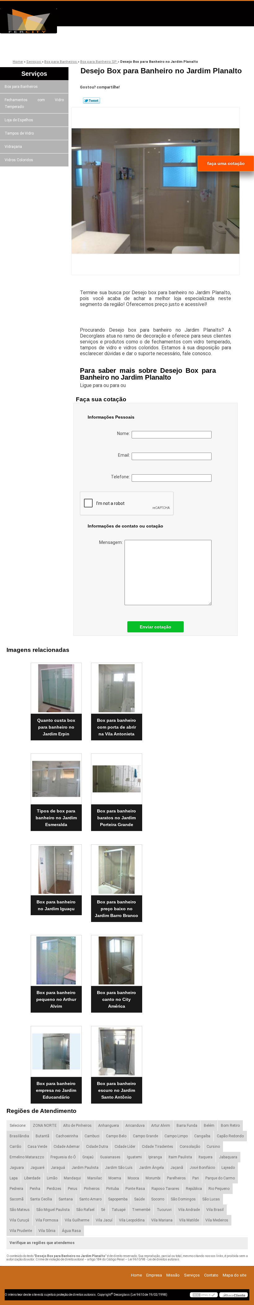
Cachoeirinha (67, 1136)
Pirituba (112, 1189)
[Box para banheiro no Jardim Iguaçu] (56, 867)
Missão (102, 47)
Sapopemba (118, 1199)
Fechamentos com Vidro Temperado (34, 103)
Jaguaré (37, 1167)
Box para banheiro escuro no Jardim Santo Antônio (116, 1090)
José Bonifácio (202, 1167)
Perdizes (54, 1189)
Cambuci (92, 1136)
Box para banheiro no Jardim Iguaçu (56, 905)
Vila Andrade (189, 1210)
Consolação (190, 1146)
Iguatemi (134, 1157)
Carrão (15, 1146)
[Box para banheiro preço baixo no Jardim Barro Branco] (116, 867)
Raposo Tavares (165, 1189)
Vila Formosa (47, 1220)
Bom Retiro (230, 1125)
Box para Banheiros (21, 86)
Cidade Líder (125, 1146)
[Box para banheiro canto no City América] (116, 958)
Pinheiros (92, 1189)
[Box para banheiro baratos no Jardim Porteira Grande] (116, 776)
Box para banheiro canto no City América (116, 999)
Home (136, 1275)
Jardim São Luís (119, 1167)
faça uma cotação (226, 163)
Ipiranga (155, 1157)
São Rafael (85, 1210)
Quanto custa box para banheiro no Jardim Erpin (56, 727)
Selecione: (18, 1125)
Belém (209, 1125)
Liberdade (32, 1178)
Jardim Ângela (151, 1167)
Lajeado (228, 1167)
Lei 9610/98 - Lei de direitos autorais (153, 1259)
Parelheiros (176, 1178)
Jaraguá (58, 1167)
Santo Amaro (90, 1199)
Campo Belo (116, 1136)
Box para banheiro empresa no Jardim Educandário (56, 1090)
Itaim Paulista (180, 1157)
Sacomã (17, 1199)
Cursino (213, 1146)
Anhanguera (108, 1125)
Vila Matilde (189, 1220)
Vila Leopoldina (132, 1220)
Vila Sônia (46, 1231)
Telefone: (121, 476)
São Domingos (183, 1199)
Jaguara (17, 1167)
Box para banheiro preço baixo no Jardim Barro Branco (116, 908)
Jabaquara (228, 1157)
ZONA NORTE (45, 1125)
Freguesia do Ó (63, 1157)
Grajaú (88, 1157)
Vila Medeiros (216, 1220)
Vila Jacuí (104, 1220)
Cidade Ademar (67, 1146)
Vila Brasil (215, 1210)
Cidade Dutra (97, 1146)
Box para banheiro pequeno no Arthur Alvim (56, 999)
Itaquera (205, 1157)
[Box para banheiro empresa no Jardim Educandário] (56, 1049)
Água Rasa (71, 1231)
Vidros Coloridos (19, 160)
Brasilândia (19, 1136)
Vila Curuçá (19, 1220)
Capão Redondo (230, 1136)
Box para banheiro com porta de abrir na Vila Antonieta (116, 727)
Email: (125, 455)
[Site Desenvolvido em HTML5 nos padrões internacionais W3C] (204, 1294)
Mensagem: (112, 542)
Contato (190, 47)
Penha (35, 1189)
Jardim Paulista (85, 1167)
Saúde (139, 1199)
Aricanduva (135, 1125)
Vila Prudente (21, 1231)
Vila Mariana (162, 1220)
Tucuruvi (164, 1210)
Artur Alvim (160, 1125)
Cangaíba (202, 1136)
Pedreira (16, 1189)
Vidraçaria (13, 146)
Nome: (124, 433)
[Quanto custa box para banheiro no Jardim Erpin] (56, 685)
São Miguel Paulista (53, 1210)
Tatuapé (118, 1210)
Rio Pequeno (219, 1189)
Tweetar (91, 100)
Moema (114, 1178)
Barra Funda (187, 1125)
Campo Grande (145, 1136)
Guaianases (110, 1157)
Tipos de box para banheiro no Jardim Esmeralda (56, 817)
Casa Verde (37, 1146)
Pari (195, 1178)
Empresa (58, 47)
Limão (52, 1178)
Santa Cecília (41, 1199)
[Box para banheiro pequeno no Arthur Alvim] (56, 958)
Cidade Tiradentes (157, 1146)
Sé (103, 1210)
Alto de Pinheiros (77, 1125)
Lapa (14, 1178)
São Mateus (20, 1210)
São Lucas (211, 1199)
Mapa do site (234, 1275)
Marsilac (94, 1178)
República (194, 1189)
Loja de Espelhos (19, 120)
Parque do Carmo (220, 1178)
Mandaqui (72, 1178)
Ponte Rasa (135, 1189)
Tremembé (141, 1210)
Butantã (42, 1136)
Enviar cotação (155, 626)
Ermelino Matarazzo (27, 1157)
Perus (72, 1189)
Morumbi (153, 1178)
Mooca (133, 1178)
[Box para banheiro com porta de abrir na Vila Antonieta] (116, 685)
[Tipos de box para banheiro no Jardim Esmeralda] (56, 776)
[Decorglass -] (35, 21)
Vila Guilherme (77, 1220)
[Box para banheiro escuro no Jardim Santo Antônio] (116, 1049)
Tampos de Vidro (19, 133)
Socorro (157, 1199)
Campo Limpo (176, 1136)
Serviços (146, 47)
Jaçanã (176, 1167)
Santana (66, 1199)
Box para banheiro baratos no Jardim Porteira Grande (116, 817)
